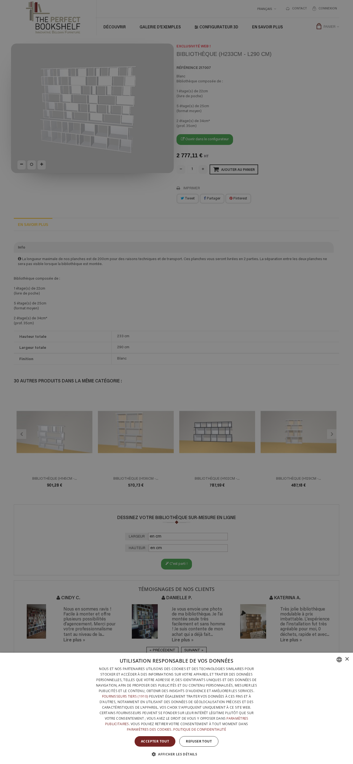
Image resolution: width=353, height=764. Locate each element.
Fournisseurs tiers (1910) (125, 696)
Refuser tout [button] (199, 741)
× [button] (347, 659)
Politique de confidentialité (199, 729)
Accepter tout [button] (155, 741)
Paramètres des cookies (149, 729)
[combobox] (339, 659)
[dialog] (176, 708)
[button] (176, 754)
